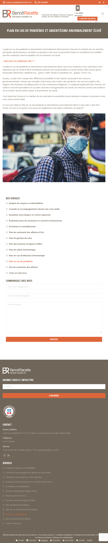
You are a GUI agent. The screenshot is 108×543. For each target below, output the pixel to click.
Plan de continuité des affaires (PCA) (26, 232)
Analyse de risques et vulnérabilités (26, 203)
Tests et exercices (18, 273)
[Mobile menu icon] (102, 13)
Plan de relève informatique (22, 249)
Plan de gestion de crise (20, 238)
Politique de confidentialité (63, 537)
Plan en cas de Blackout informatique (27, 255)
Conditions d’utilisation (64, 535)
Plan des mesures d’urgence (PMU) (25, 244)
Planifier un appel (87, 18)
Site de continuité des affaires (23, 267)
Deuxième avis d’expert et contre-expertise (30, 215)
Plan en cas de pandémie (21, 261)
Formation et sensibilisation (22, 226)
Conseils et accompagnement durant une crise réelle (34, 209)
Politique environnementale (85, 535)
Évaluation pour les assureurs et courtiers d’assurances (35, 220)
